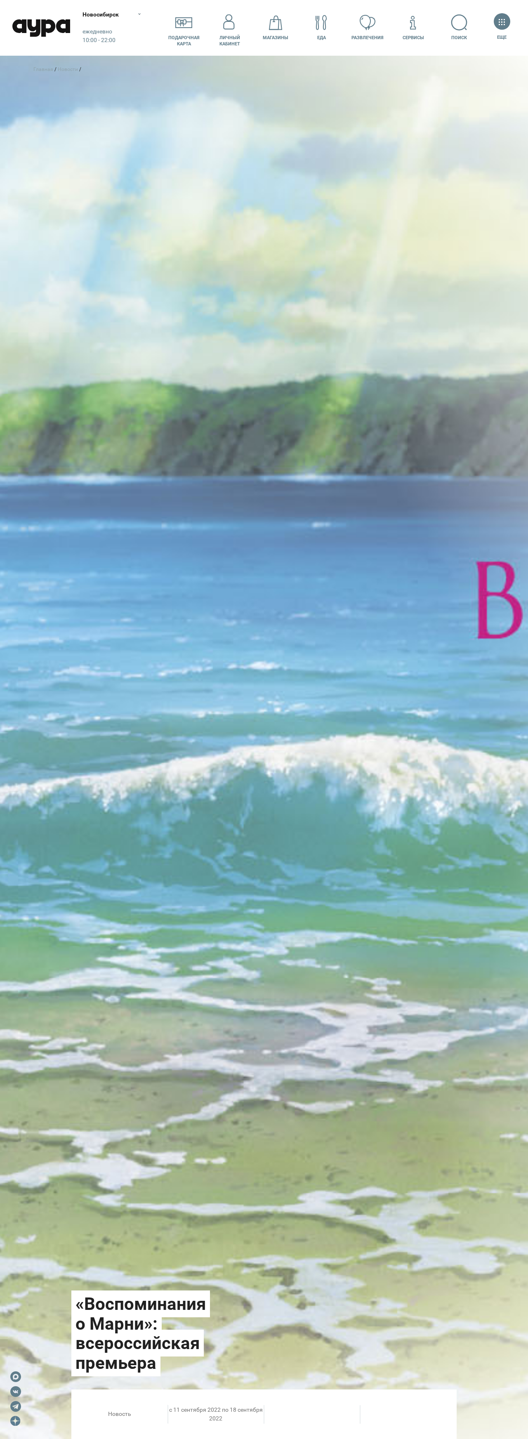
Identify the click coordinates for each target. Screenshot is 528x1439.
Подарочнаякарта (184, 41)
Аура (41, 28)
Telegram (15, 1406)
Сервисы (413, 37)
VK (15, 1391)
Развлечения (367, 37)
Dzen (15, 1421)
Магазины (275, 37)
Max (15, 1376)
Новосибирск (100, 14)
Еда (321, 37)
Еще (502, 37)
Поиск (459, 37)
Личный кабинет (229, 41)
